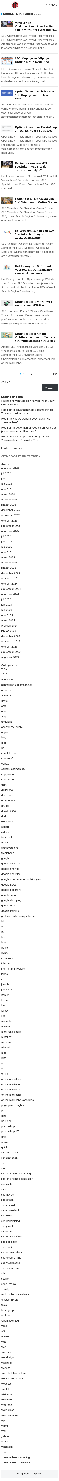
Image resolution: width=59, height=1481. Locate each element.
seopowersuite (10, 1268)
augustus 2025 (10, 531)
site (3, 1273)
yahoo (5, 1436)
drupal (5, 805)
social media (8, 1283)
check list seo (9, 753)
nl (2, 1063)
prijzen (5, 1142)
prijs (3, 1136)
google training (10, 910)
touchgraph (8, 1310)
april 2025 (7, 552)
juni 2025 (6, 541)
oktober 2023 (9, 646)
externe (5, 832)
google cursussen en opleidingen (21, 879)
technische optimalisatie (15, 1294)
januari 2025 (8, 567)
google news (8, 884)
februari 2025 (9, 562)
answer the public (12, 726)
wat (3, 1341)
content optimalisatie (13, 768)
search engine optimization (17, 1178)
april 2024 (7, 615)
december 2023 (10, 636)
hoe (3, 942)
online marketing (11, 1094)
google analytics (10, 874)
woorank (6, 1404)
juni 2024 (6, 604)
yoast (4, 1441)
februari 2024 (9, 625)
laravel (5, 1010)
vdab (4, 1325)
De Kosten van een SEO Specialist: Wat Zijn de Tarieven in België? (31, 166)
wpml (4, 1425)
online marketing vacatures (17, 1099)
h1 (2, 921)
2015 (4, 669)
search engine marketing (16, 1173)
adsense (6, 690)
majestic (6, 1026)
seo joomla (7, 1226)
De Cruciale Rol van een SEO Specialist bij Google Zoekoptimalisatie (34, 234)
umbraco (6, 1315)
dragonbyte (8, 800)
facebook (7, 837)
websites (6, 1383)
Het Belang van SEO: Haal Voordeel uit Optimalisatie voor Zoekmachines (33, 269)
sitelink (5, 1278)
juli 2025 (6, 536)
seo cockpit (8, 1205)
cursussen (7, 779)
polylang (6, 1121)
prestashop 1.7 (10, 1131)
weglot (5, 1389)
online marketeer (11, 1084)
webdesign (7, 1357)
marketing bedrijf (11, 1031)
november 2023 (10, 641)
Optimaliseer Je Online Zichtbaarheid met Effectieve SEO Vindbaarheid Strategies (35, 337)
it (2, 979)
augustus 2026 (10, 468)
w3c (3, 1331)
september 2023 (11, 651)
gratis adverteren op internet (18, 916)
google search (9, 895)
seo (3, 1189)
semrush (6, 1184)
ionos (4, 973)
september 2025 (11, 525)
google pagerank (11, 889)
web (3, 1346)
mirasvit (5, 1047)
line (3, 1015)
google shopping (11, 900)
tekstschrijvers (9, 1299)
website (5, 1368)
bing (3, 737)
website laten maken (13, 1373)
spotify (5, 1289)
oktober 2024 (9, 583)
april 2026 (7, 489)
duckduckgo (8, 811)
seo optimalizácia (11, 1236)
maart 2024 (8, 620)
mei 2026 (6, 483)
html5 (4, 947)
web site (6, 1352)
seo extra (6, 1215)
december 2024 (10, 573)
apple (4, 732)
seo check (7, 1199)
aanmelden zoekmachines (16, 684)
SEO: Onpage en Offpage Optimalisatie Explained (32, 60)
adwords (6, 695)
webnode (6, 1362)
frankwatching (9, 847)
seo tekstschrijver (11, 1252)
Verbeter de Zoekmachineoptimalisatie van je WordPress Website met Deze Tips (36, 28)
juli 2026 (6, 473)
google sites (8, 905)
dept (3, 784)
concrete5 (7, 758)
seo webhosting (10, 1262)
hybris (5, 952)
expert (5, 826)
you (3, 1452)
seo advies (7, 1194)
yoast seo (7, 1446)
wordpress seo (10, 1415)
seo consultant (10, 1210)
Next (54, 374)
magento (6, 1021)
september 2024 (11, 588)
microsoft (6, 1042)
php (3, 1110)
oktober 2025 (9, 520)
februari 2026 (9, 499)
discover (6, 795)
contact (5, 763)
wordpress (7, 1409)
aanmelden (7, 679)
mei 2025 (6, 546)
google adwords (10, 863)
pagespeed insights (12, 1105)
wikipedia (6, 1394)
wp (3, 1420)
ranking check (9, 1152)
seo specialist (9, 1241)
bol (3, 748)
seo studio (7, 1247)
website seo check (12, 1378)
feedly (4, 842)
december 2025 (10, 510)
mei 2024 (6, 609)
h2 (2, 926)
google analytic (10, 868)
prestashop (8, 1126)
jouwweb (6, 989)
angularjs (6, 721)
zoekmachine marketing (15, 1457)
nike (3, 1058)
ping (3, 1115)
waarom (6, 1336)
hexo (4, 937)
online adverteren (11, 1079)
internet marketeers (13, 968)
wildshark (7, 1399)
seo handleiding (10, 1220)
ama (3, 705)
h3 (2, 931)
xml (3, 1431)
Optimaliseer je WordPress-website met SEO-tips (34, 303)
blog (3, 742)
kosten (5, 1000)
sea (3, 1168)
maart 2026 (8, 494)
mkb (3, 1052)
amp (3, 716)
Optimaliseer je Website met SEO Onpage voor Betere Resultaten (34, 95)
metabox (6, 1036)
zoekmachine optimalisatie (16, 1462)
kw (3, 1005)
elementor (7, 821)
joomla (5, 984)
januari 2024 (8, 631)
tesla (4, 1305)
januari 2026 (8, 504)
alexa (4, 700)
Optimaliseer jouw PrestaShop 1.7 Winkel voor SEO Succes (36, 128)
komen (5, 995)
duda (4, 816)
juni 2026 (6, 478)
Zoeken (5, 381)
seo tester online (11, 1257)
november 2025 (10, 515)
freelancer (7, 852)
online (4, 1073)
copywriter (7, 774)
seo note (6, 1231)
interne (5, 963)
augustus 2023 (10, 657)
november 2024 (10, 578)
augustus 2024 (10, 594)
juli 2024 (6, 599)
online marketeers (12, 1089)
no (2, 1068)
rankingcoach (9, 1157)
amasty (5, 711)
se (2, 1163)
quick (4, 1147)
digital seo (7, 789)
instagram (7, 958)
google (5, 858)
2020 (4, 674)
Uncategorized (10, 1320)
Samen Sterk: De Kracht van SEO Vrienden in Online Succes (36, 200)
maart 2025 (8, 557)
